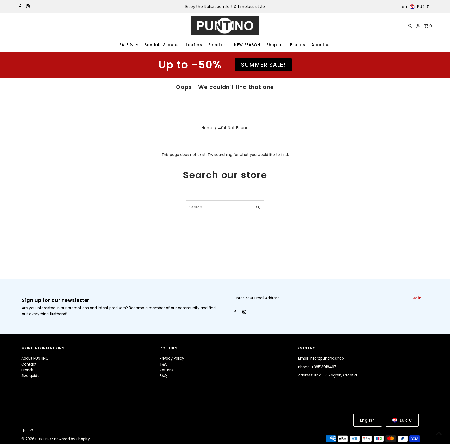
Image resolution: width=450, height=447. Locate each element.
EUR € (423, 6)
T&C (164, 364)
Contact (29, 364)
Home (208, 127)
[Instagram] (27, 7)
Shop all (275, 44)
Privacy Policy (172, 358)
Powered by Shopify (72, 439)
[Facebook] (19, 7)
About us (321, 44)
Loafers (194, 44)
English (367, 420)
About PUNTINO (35, 358)
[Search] (410, 26)
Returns (166, 370)
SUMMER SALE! (263, 65)
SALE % (126, 44)
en (404, 6)
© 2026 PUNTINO (36, 439)
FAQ (163, 375)
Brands (297, 44)
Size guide (30, 375)
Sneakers (218, 44)
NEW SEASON (247, 44)
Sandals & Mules (162, 44)
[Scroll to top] (439, 433)
